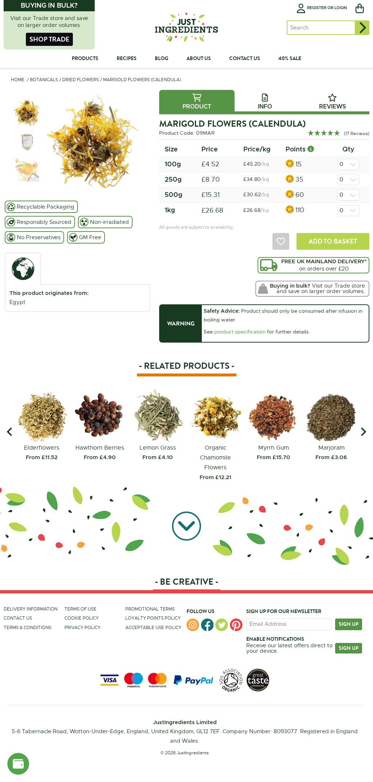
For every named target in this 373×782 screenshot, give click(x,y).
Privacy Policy (82, 628)
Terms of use (80, 609)
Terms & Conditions (27, 628)
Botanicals (44, 80)
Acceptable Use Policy (153, 628)
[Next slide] (363, 432)
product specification (240, 331)
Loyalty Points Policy (153, 618)
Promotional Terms (150, 609)
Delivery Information (31, 609)
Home (17, 80)
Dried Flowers (80, 80)
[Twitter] (221, 625)
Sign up (348, 624)
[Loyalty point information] (310, 149)
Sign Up (348, 648)
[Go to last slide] (10, 432)
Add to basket (333, 241)
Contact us (18, 618)
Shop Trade (49, 39)
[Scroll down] (186, 526)
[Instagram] (192, 625)
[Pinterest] (236, 625)
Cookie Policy (81, 618)
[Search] (362, 27)
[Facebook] (207, 625)
